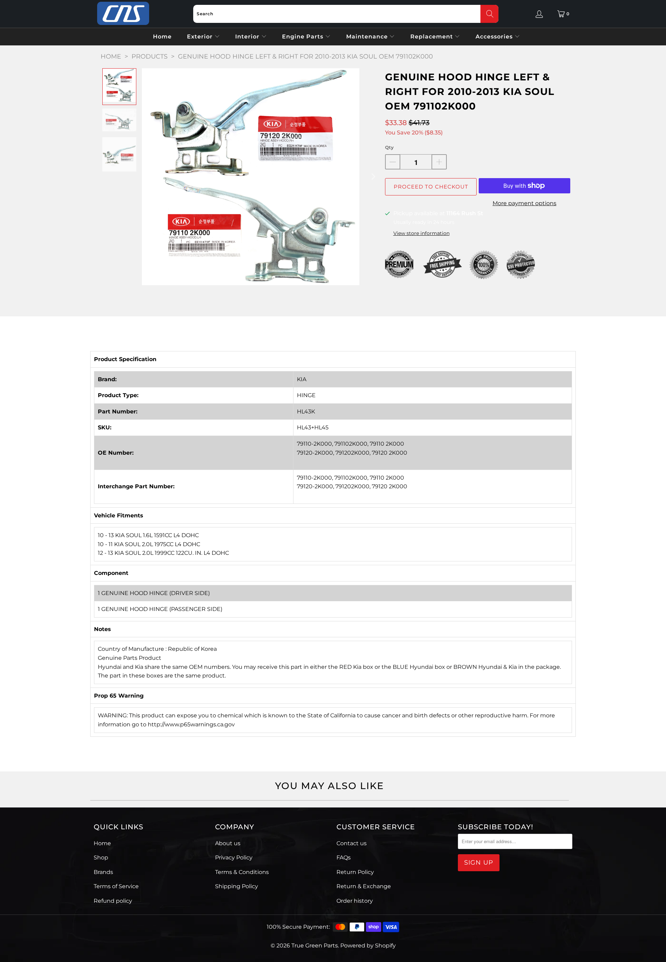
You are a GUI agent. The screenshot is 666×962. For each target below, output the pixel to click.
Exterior (200, 36)
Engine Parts (303, 36)
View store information (421, 233)
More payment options (524, 203)
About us (227, 843)
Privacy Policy (234, 857)
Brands (103, 872)
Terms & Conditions (242, 872)
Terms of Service (116, 886)
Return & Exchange (363, 886)
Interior (248, 36)
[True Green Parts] (123, 14)
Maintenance (368, 36)
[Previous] (147, 176)
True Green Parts (314, 945)
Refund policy (113, 901)
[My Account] (539, 14)
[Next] (372, 176)
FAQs (343, 857)
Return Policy (355, 872)
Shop (101, 857)
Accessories (495, 36)
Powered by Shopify (368, 945)
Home (162, 36)
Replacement (432, 36)
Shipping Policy (236, 886)
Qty (389, 147)
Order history (354, 901)
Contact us (351, 843)
